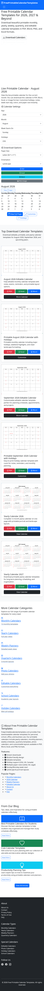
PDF (22, 169)
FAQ (8, 792)
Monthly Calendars (14, 777)
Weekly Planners (13, 782)
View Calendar (22, 534)
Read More (6, 835)
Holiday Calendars (8, 951)
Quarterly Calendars (9, 935)
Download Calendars (15, 37)
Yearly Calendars (7, 930)
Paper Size (5, 151)
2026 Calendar (12, 779)
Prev (5, 190)
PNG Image (23, 181)
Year (3, 111)
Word (23, 177)
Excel (23, 173)
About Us (10, 787)
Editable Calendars (8, 946)
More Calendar (22, 297)
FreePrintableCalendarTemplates (20, 2)
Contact (10, 789)
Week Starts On (7, 128)
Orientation (5, 160)
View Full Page (15, 214)
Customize (31, 214)
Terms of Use (6, 915)
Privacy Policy (6, 912)
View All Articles (22, 885)
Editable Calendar (13, 784)
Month (3, 119)
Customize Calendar (15, 42)
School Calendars (8, 953)
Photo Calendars (7, 948)
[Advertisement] (22, 63)
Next (11, 190)
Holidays (4, 137)
